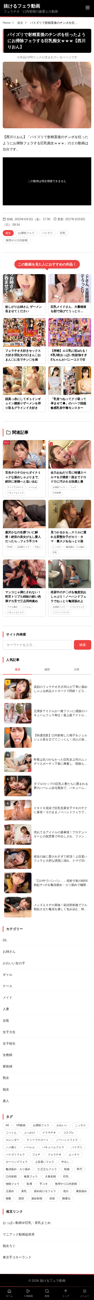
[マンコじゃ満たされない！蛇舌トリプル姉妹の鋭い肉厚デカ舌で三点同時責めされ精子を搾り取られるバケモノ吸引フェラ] (24, 574)
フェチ (73, 487)
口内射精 (57, 493)
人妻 (6, 1009)
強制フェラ (12, 1183)
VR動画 (21, 1125)
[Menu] (87, 8)
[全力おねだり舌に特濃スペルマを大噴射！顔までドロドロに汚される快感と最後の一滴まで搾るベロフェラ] (69, 454)
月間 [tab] (76, 669)
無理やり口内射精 (17, 240)
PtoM (9, 547)
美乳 (24, 1191)
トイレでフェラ (77, 607)
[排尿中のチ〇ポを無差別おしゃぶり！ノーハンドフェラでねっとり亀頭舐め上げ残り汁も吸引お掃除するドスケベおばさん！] (69, 574)
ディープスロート (15, 487)
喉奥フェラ (31, 1176)
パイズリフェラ (15, 1154)
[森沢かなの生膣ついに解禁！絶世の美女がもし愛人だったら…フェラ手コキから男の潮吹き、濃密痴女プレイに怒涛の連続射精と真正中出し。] (24, 514)
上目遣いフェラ (44, 1161)
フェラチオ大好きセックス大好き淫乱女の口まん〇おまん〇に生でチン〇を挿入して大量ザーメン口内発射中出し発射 (23, 359)
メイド (7, 997)
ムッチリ (74, 1154)
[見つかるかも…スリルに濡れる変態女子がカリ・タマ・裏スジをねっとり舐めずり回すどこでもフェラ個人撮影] (69, 514)
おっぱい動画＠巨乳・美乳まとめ (27, 1223)
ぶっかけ (29, 1132)
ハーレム (33, 487)
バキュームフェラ (15, 493)
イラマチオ (49, 1132)
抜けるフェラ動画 (22, 5)
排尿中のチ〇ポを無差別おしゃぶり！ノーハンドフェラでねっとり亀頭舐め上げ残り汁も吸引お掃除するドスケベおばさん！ (68, 601)
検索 (82, 645)
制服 (67, 1169)
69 (7, 1125)
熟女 (6, 1078)
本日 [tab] (17, 669)
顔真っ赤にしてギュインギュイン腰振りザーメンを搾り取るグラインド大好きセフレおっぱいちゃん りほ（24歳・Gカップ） (23, 407)
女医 (6, 1020)
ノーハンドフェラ (61, 612)
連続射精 (36, 1198)
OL (5, 940)
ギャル (7, 974)
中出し (38, 547)
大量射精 (50, 1176)
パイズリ (47, 233)
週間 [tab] (47, 669)
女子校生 (9, 1043)
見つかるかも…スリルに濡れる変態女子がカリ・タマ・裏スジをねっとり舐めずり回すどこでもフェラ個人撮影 (68, 541)
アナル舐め (12, 607)
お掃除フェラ (26, 233)
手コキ (43, 1183)
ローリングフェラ (17, 1161)
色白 (66, 1191)
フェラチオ (54, 1154)
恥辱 (29, 1183)
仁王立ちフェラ (47, 1169)
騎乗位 (66, 1198)
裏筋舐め (81, 1191)
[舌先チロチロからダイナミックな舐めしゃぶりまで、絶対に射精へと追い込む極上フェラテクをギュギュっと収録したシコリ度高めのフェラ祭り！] (24, 454)
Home (6, 22)
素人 (6, 1101)
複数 (8, 1198)
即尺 (79, 1169)
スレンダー (12, 1140)
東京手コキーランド (17, 1257)
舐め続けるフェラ (45, 1191)
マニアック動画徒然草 (19, 1234)
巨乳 (62, 233)
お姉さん (9, 951)
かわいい (62, 1125)
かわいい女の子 (14, 963)
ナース (7, 986)
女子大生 (9, 1032)
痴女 (20, 22)
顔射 (52, 1198)
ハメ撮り (11, 1147)
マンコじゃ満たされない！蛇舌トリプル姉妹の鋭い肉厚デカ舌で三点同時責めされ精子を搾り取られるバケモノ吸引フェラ (23, 601)
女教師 (7, 1055)
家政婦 (7, 1066)
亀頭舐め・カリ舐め (75, 547)
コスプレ (68, 1132)
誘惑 (21, 1198)
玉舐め (10, 1191)
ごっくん (11, 1132)
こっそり (57, 547)
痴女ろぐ (9, 1246)
